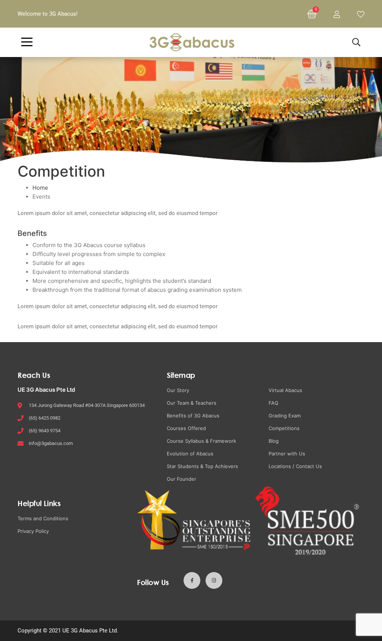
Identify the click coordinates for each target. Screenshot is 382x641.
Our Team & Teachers (191, 403)
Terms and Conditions (43, 518)
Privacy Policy (33, 531)
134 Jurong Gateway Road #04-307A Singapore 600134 (87, 405)
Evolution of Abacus (190, 454)
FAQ (273, 403)
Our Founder (181, 479)
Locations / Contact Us (295, 466)
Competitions (284, 428)
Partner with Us (287, 454)
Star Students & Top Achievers (202, 466)
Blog (274, 441)
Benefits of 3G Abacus (193, 416)
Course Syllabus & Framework (201, 441)
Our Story (178, 390)
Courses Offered (186, 428)
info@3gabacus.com (51, 443)
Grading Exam (285, 416)
